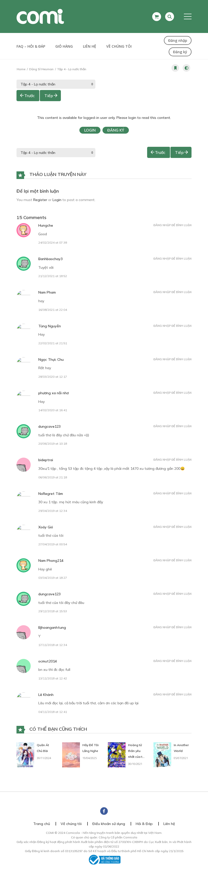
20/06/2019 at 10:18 (52, 443)
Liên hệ (89, 46)
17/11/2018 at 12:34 (52, 645)
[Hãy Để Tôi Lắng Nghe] (71, 754)
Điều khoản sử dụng (108, 823)
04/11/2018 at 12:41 (52, 712)
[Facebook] (104, 811)
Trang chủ (41, 823)
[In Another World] (162, 754)
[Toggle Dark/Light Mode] (186, 68)
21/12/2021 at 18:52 (52, 276)
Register (40, 199)
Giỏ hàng (64, 46)
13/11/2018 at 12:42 (52, 678)
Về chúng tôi (119, 46)
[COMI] (40, 16)
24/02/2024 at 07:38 (52, 242)
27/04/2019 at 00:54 (52, 544)
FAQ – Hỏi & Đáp (30, 46)
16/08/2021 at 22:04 (52, 310)
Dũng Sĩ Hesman (41, 69)
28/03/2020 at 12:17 (52, 377)
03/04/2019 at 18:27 (52, 578)
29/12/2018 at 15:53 (52, 611)
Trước (29, 95)
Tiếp (48, 95)
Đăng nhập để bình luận (172, 225)
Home (21, 69)
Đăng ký (180, 51)
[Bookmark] (175, 68)
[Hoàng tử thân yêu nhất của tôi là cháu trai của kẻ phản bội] (117, 754)
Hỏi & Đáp (144, 823)
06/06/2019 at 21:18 (52, 477)
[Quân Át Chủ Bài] (25, 754)
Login (90, 130)
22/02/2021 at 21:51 (52, 343)
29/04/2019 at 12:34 (52, 511)
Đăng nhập (177, 40)
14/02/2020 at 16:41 (52, 410)
